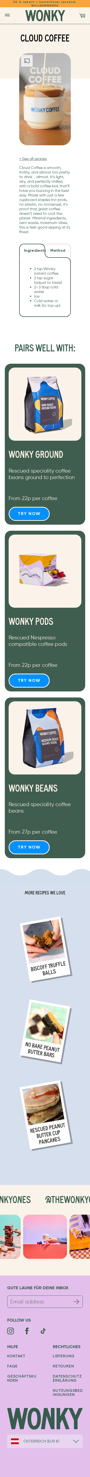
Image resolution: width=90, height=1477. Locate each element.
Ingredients (34, 251)
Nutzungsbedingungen (68, 1393)
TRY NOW (29, 514)
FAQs (12, 1366)
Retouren (63, 1366)
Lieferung (64, 1356)
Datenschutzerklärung (67, 1379)
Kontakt (16, 1356)
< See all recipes (33, 158)
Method (57, 251)
